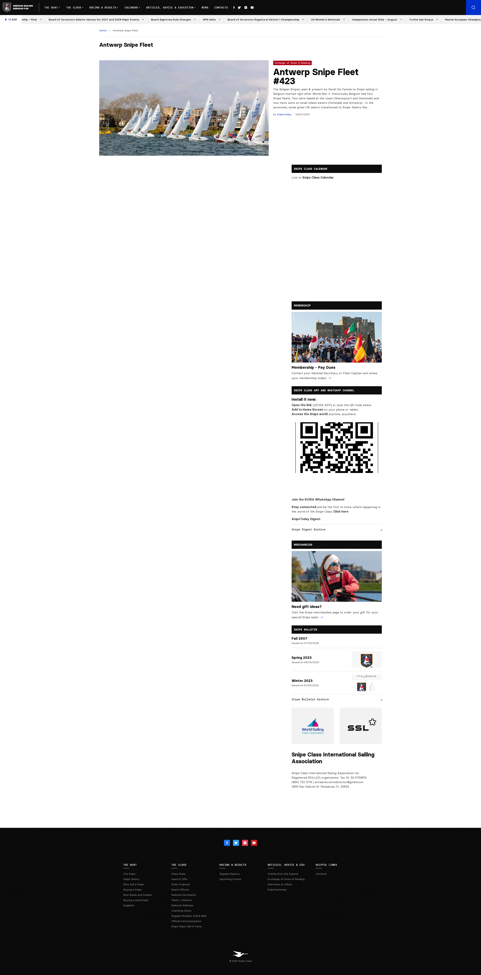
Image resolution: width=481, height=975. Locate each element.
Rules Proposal (180, 884)
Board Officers (180, 889)
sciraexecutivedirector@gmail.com (339, 782)
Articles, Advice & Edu (286, 864)
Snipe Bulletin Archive (310, 699)
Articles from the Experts (283, 873)
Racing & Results (102, 7)
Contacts (221, 7)
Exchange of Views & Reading (292, 62)
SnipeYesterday (277, 889)
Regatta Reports (229, 873)
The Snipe (129, 873)
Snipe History (131, 879)
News (205, 7)
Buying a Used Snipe (135, 900)
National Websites (182, 905)
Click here (340, 511)
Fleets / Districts (181, 900)
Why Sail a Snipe (133, 884)
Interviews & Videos (280, 884)
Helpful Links (326, 864)
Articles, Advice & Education (169, 7)
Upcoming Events (230, 879)
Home (103, 30)
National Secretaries (183, 895)
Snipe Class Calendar (318, 177)
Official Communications (186, 921)
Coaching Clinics (181, 910)
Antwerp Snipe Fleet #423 (316, 76)
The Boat (51, 7)
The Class (73, 7)
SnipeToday (284, 114)
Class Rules (178, 873)
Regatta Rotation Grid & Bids (188, 916)
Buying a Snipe (132, 889)
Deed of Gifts (179, 879)
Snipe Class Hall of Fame (186, 926)
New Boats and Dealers (137, 895)
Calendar (131, 7)
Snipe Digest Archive (308, 529)
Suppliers (128, 905)
